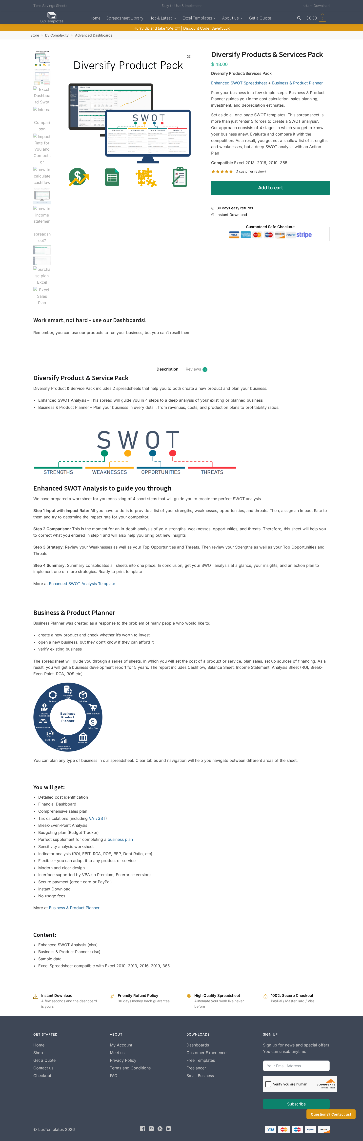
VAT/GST (97, 818)
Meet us (117, 1052)
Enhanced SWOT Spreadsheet (239, 82)
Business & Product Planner (297, 82)
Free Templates (200, 1060)
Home (38, 1045)
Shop (38, 1052)
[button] (189, 57)
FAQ (113, 1075)
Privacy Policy (123, 1060)
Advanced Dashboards (93, 35)
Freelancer (196, 1067)
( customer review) (251, 171)
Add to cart (270, 188)
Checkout (42, 1075)
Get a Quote (44, 1060)
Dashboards (197, 1045)
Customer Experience (206, 1052)
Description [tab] (168, 369)
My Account (121, 1045)
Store (34, 35)
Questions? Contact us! (331, 1114)
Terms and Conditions (130, 1067)
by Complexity (57, 35)
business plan (120, 839)
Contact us (43, 1067)
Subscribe (296, 1104)
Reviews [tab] (193, 369)
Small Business (200, 1075)
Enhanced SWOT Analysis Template (82, 583)
